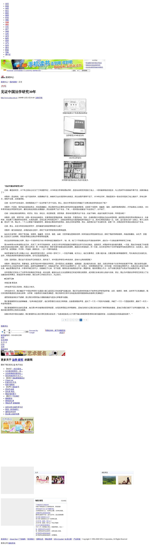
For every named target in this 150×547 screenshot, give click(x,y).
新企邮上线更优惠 (12, 414)
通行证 (8, 54)
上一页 (64, 320)
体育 (7, 8)
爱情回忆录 (9, 401)
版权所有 (11, 543)
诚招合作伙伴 (10, 412)
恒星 (7, 385)
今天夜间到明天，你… (14, 371)
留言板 (3, 335)
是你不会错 (9, 389)
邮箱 (7, 50)
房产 (7, 29)
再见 (12, 391)
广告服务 (22, 539)
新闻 (7, 6)
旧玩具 (8, 391)
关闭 (2, 347)
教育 (7, 38)
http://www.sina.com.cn (9, 98)
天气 (7, 43)
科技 (7, 18)
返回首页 (4, 349)
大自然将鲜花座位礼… (14, 373)
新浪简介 (4, 539)
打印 (2, 344)
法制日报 (38, 98)
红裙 (7, 382)
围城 (7, 394)
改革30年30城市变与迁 (14, 407)
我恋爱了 (12, 394)
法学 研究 (17, 359)
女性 (7, 34)
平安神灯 (15, 396)
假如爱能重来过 (18, 378)
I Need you (9, 380)
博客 (7, 20)
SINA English (59, 539)
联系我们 (30, 539)
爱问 (7, 47)
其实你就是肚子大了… (14, 376)
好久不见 (12, 382)
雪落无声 (8, 403)
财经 (7, 13)
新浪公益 (11, 365)
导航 (7, 52)
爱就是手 (15, 387)
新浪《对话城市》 (12, 409)
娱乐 (7, 11)
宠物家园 (16, 403)
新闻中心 (4, 82)
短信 (7, 45)
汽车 (7, 27)
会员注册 (68, 539)
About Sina (14, 539)
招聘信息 (39, 539)
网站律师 (48, 539)
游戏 (7, 31)
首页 (7, 4)
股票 (7, 15)
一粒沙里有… (17, 369)
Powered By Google (33, 332)
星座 (7, 41)
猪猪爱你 (8, 398)
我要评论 (4, 326)
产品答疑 (76, 539)
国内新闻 (13, 82)
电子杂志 (19, 365)
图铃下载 (4, 365)
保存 (2, 337)
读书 (7, 36)
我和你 (11, 385)
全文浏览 (4, 340)
